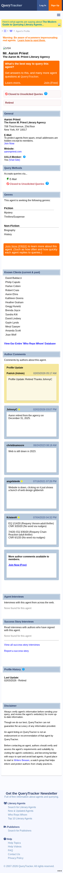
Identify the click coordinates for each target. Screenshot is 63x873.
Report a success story (16, 651)
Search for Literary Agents (22, 807)
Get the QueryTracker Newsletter (31, 793)
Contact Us (14, 854)
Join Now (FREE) (16, 246)
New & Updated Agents (20, 811)
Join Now (9, 143)
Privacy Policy (15, 858)
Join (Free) (51, 82)
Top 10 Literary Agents (20, 818)
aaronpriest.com (13, 151)
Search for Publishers (19, 830)
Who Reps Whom (17, 814)
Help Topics (14, 843)
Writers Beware (21, 760)
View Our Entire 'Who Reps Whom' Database (30, 343)
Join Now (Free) (17, 565)
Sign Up (55, 5)
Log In (42, 5)
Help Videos (14, 846)
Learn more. (13, 82)
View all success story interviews (22, 644)
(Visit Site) (14, 160)
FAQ (10, 850)
